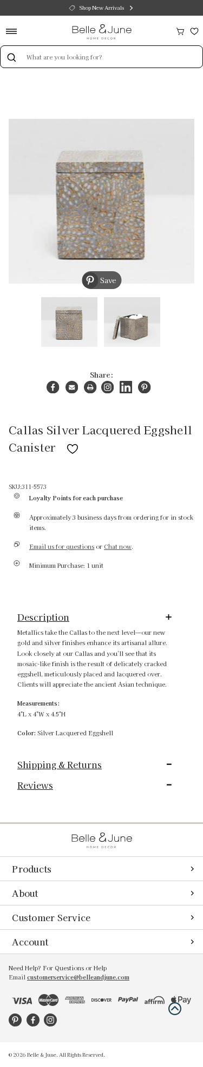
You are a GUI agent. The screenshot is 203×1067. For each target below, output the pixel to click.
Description (43, 616)
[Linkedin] (126, 387)
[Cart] (180, 30)
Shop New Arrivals (102, 7)
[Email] (72, 387)
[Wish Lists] (194, 30)
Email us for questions (61, 546)
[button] (174, 1008)
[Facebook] (53, 387)
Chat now (118, 546)
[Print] (90, 387)
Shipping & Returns (59, 764)
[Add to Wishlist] (72, 447)
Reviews (35, 785)
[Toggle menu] (15, 31)
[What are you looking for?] (11, 57)
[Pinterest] (144, 387)
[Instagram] (107, 387)
